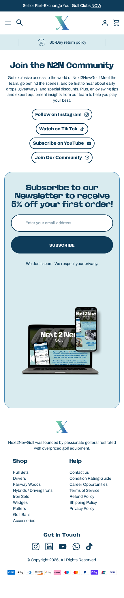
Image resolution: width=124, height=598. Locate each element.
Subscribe (62, 245)
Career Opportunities (88, 484)
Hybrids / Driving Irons (32, 490)
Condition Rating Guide (90, 478)
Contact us (79, 472)
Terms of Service (84, 490)
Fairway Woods (27, 484)
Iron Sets (21, 496)
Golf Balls (21, 514)
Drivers (19, 478)
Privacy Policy (81, 508)
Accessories (24, 520)
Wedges (20, 502)
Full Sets (21, 472)
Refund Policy (81, 496)
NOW (96, 5)
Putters (19, 508)
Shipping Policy (83, 502)
